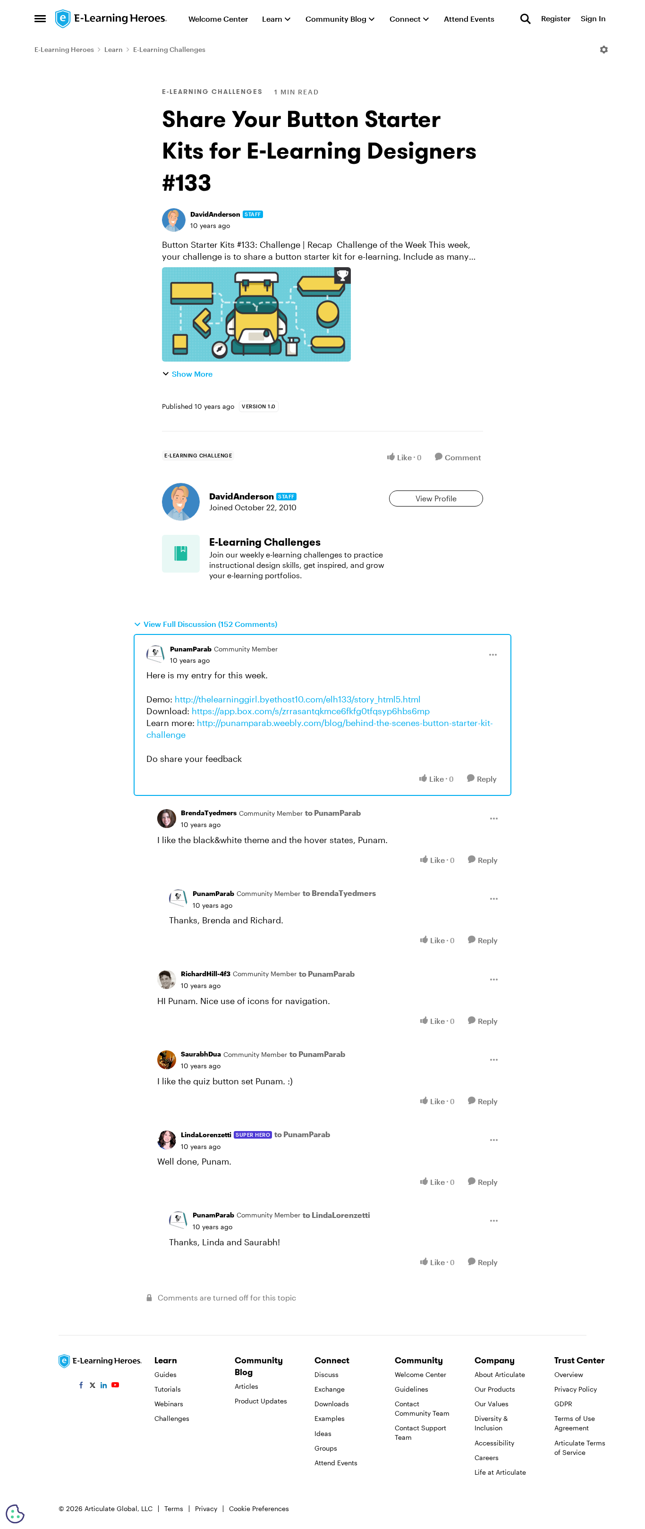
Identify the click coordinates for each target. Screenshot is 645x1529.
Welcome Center (420, 1374)
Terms (173, 1508)
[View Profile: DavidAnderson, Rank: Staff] (174, 220)
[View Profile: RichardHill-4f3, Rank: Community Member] (166, 979)
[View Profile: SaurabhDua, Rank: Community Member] (166, 1059)
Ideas (322, 1433)
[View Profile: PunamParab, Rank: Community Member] (155, 654)
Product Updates (261, 1401)
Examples (329, 1418)
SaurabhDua (201, 1054)
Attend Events (335, 1463)
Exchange (329, 1389)
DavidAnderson (215, 214)
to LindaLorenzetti (336, 1214)
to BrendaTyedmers (339, 892)
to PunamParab (333, 812)
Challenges (171, 1418)
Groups (325, 1448)
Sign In (593, 18)
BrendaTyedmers (209, 813)
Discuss (326, 1374)
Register (555, 18)
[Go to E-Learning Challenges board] (181, 554)
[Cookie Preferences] (15, 1513)
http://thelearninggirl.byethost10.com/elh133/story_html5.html (298, 699)
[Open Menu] (604, 49)
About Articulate (500, 1374)
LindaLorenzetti (206, 1135)
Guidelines (411, 1389)
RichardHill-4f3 (205, 974)
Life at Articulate (500, 1472)
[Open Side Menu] (40, 19)
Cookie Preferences (259, 1508)
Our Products (495, 1389)
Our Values (492, 1404)
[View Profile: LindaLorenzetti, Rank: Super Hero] (166, 1140)
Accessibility (494, 1443)
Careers (487, 1457)
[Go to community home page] (111, 18)
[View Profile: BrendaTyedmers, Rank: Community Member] (166, 818)
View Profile (436, 498)
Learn (113, 49)
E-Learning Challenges (169, 49)
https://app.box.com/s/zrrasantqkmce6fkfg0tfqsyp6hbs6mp (311, 711)
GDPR (563, 1404)
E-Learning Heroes (64, 49)
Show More (192, 373)
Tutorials (167, 1389)
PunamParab (191, 649)
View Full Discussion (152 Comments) (210, 623)
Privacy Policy (575, 1389)
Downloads (331, 1404)
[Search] (525, 19)
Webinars (168, 1404)
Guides (165, 1374)
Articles (246, 1386)
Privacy (206, 1508)
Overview (568, 1374)
